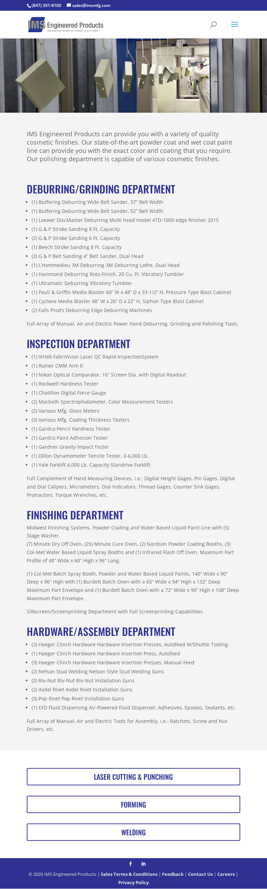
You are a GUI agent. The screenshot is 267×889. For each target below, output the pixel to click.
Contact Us (200, 874)
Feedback (173, 874)
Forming (133, 804)
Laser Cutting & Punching (133, 776)
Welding (133, 832)
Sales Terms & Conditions (129, 874)
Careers (226, 874)
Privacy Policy (133, 882)
